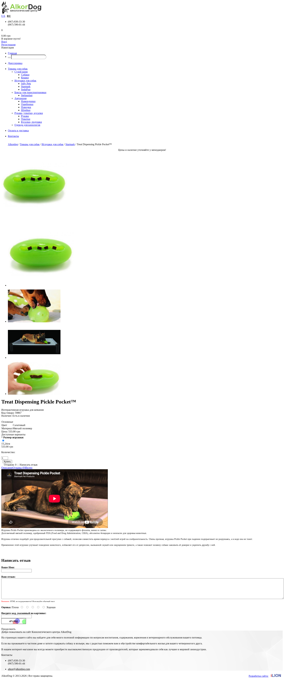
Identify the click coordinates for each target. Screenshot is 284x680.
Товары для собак (30, 144)
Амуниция (20, 98)
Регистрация (8, 44)
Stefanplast (26, 95)
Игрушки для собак (25, 80)
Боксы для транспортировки (30, 92)
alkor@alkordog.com (19, 669)
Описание (7, 467)
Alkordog (13, 144)
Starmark (25, 86)
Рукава (25, 116)
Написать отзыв (28, 464)
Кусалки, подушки (31, 122)
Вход (4, 41)
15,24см (5, 443)
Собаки (25, 74)
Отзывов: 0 (10, 464)
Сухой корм (21, 71)
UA (3, 16)
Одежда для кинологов (27, 125)
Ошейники (27, 104)
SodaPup (25, 89)
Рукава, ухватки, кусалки (28, 113)
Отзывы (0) (19, 467)
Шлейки (25, 110)
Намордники (28, 101)
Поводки (26, 107)
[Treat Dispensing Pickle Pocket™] (34, 216)
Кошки (25, 77)
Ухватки (25, 119)
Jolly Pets (26, 83)
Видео (28, 467)
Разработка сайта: (258, 676)
